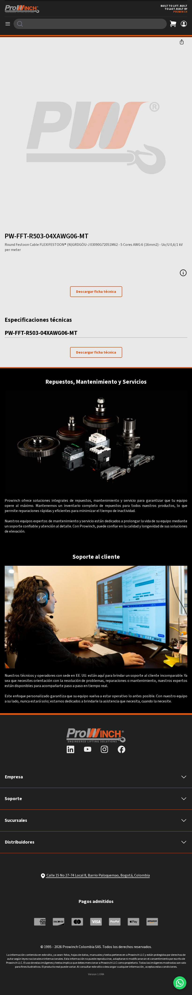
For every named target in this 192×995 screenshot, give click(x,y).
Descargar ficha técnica (96, 291)
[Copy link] (181, 42)
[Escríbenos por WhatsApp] (179, 982)
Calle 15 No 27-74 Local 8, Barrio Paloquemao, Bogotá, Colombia (98, 875)
